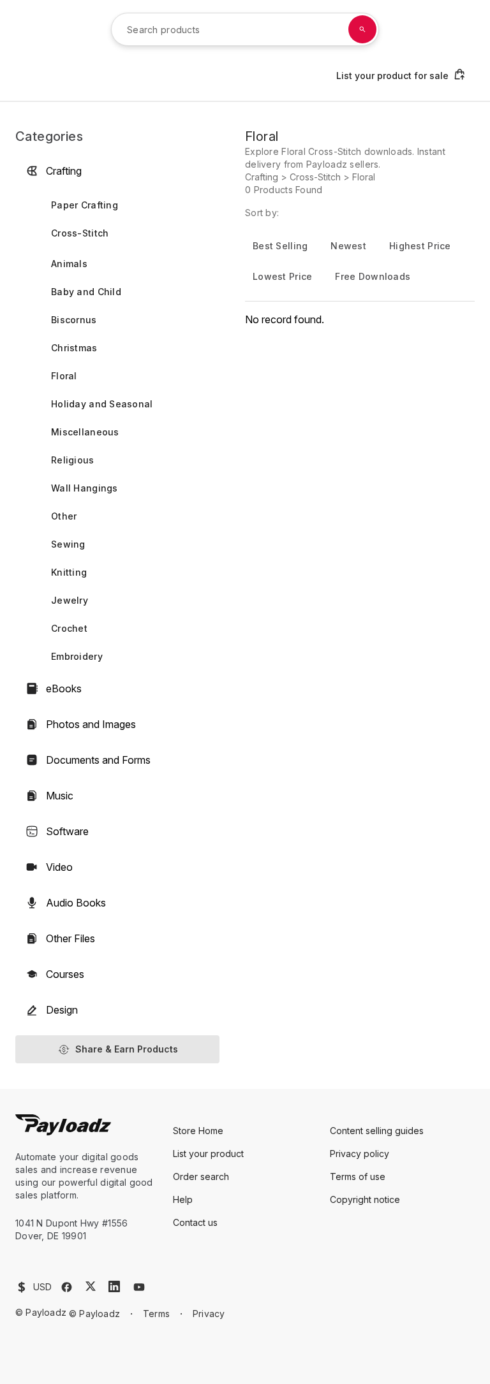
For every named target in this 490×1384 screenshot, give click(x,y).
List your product (208, 1153)
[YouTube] (139, 1287)
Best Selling (280, 245)
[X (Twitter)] (90, 1286)
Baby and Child (86, 291)
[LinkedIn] (114, 1286)
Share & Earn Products (126, 1049)
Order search (201, 1176)
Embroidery (77, 656)
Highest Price (420, 245)
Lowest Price (282, 276)
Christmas (74, 347)
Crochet (69, 628)
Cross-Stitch (79, 233)
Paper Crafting (84, 205)
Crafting (64, 170)
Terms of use (357, 1176)
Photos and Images (91, 724)
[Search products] (362, 29)
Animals (69, 263)
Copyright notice (365, 1199)
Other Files (70, 938)
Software (67, 831)
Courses (65, 974)
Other (64, 516)
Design (62, 1009)
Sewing (68, 544)
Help (183, 1199)
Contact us (195, 1222)
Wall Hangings (84, 488)
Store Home (198, 1130)
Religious (72, 460)
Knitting (69, 572)
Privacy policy (359, 1153)
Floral (64, 375)
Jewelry (69, 600)
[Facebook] (67, 1287)
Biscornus (74, 319)
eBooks (64, 688)
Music (59, 795)
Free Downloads (372, 276)
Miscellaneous (85, 431)
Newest (348, 245)
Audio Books (76, 902)
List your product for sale (392, 75)
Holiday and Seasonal (102, 403)
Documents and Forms (98, 760)
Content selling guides (377, 1130)
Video (59, 867)
